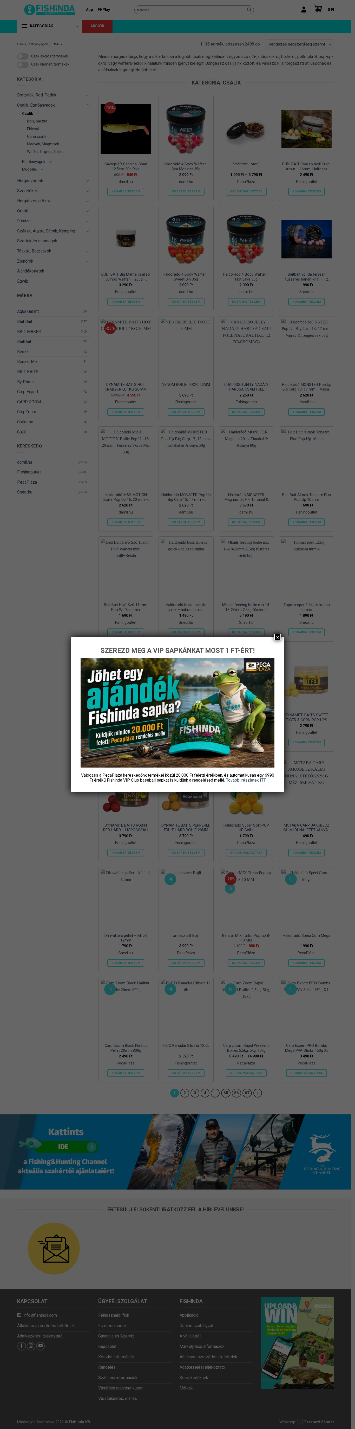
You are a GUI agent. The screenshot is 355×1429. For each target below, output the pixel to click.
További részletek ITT (246, 780)
